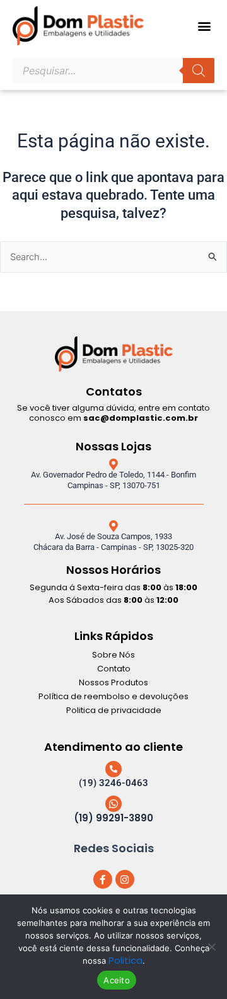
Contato (114, 669)
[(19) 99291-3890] (113, 804)
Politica (125, 960)
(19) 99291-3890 (113, 818)
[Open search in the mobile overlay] (113, 70)
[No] (211, 946)
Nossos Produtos (113, 682)
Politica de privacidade (113, 710)
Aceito (116, 980)
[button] (204, 26)
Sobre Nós (113, 655)
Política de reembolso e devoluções (113, 696)
